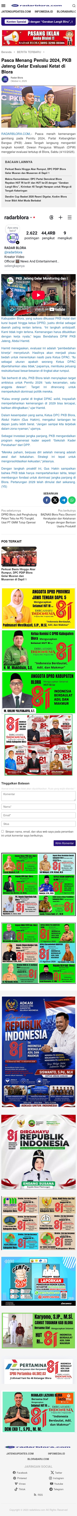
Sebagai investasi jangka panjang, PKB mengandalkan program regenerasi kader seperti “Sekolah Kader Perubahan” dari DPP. (38, 440)
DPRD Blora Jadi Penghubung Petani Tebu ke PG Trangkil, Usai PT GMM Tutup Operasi (19, 516)
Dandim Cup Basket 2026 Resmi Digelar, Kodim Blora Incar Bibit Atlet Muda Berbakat (36, 198)
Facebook (22, 1472)
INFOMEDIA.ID (56, 1453)
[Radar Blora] (38, 5)
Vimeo (22, 1483)
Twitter (58, 1472)
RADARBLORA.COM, (15, 134)
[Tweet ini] (55, 500)
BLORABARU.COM (38, 1459)
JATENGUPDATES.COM (20, 1453)
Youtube (58, 1483)
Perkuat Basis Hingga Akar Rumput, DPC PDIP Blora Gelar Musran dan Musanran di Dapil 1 (35, 171)
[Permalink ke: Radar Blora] (5, 79)
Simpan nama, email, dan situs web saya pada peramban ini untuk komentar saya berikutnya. (37, 833)
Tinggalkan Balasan (15, 783)
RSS (40, 1495)
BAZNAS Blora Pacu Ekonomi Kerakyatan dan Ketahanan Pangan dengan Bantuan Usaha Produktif (58, 518)
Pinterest (22, 1478)
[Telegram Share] (63, 500)
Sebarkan (50, 493)
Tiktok (22, 1489)
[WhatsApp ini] (72, 500)
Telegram (59, 1489)
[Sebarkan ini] (46, 500)
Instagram (58, 1478)
